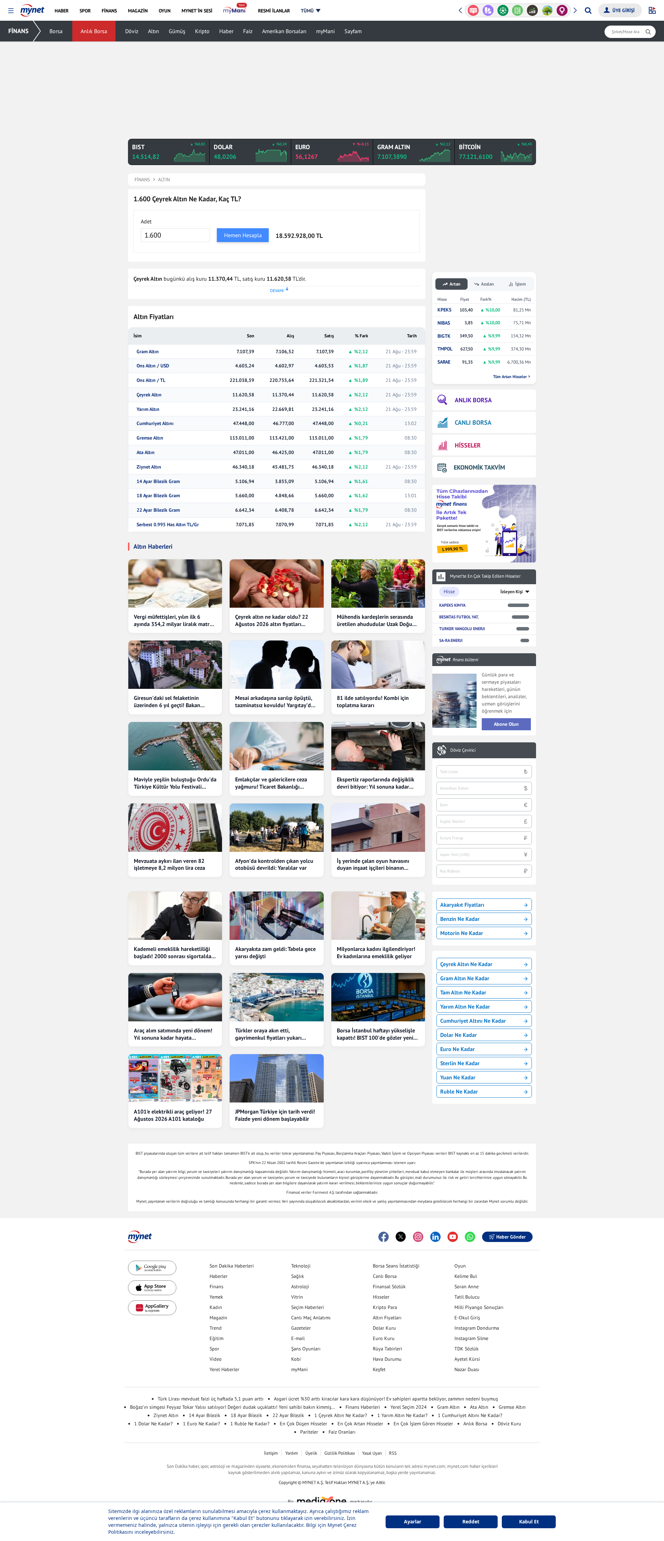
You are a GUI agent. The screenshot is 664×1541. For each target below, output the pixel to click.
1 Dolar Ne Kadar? (153, 1423)
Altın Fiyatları (387, 1317)
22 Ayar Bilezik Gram (158, 510)
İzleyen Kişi (511, 592)
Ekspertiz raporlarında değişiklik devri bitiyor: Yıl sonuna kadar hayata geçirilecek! (375, 783)
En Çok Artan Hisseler (360, 1423)
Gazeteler (301, 1328)
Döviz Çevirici (463, 750)
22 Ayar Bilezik (288, 1415)
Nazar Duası (466, 1369)
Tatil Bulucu (467, 1297)
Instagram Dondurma (476, 1328)
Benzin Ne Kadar (460, 918)
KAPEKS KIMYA (452, 605)
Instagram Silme (471, 1338)
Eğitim (216, 1338)
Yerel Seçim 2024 (408, 1407)
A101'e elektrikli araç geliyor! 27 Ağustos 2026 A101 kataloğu (173, 1115)
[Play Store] (152, 1268)
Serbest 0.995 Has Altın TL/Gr (168, 525)
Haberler (219, 1276)
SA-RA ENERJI (450, 640)
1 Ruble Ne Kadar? (249, 1423)
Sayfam (353, 31)
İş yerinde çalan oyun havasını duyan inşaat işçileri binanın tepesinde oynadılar (373, 864)
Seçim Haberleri (307, 1307)
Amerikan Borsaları (284, 31)
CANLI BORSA (473, 422)
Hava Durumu (387, 1359)
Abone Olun (506, 724)
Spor (214, 1349)
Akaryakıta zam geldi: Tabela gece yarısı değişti (275, 952)
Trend (216, 1328)
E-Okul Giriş (467, 1317)
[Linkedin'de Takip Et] (435, 1237)
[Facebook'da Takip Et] (383, 1237)
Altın (153, 31)
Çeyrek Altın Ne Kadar (466, 964)
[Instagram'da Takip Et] (418, 1237)
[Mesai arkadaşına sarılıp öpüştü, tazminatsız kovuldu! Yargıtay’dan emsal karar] (276, 665)
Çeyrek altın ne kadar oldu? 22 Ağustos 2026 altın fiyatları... (271, 620)
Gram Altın (148, 352)
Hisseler (381, 1297)
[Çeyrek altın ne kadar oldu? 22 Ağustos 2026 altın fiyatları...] (276, 583)
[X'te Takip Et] (401, 1237)
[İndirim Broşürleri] (488, 10)
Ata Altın (146, 452)
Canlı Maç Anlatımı (311, 1317)
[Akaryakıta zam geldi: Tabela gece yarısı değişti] (276, 916)
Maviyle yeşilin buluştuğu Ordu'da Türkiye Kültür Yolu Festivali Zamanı (175, 783)
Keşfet (379, 1369)
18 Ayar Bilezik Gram (158, 496)
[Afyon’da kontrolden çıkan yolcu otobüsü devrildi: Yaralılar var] (276, 827)
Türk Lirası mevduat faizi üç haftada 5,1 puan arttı (211, 1399)
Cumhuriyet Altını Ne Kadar (473, 1020)
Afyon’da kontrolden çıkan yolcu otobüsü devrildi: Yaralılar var (274, 864)
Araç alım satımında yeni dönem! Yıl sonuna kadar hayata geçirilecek (173, 1034)
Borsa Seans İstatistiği (396, 1266)
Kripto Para (385, 1307)
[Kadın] (562, 10)
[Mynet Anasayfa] (32, 8)
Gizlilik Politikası (339, 1453)
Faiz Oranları (342, 1432)
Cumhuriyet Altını (155, 423)
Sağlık (297, 1276)
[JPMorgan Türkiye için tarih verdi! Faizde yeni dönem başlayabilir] (276, 1078)
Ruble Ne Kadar (459, 1091)
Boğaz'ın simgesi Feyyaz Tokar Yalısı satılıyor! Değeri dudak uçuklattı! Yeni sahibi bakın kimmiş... (232, 1407)
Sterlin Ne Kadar (460, 1063)
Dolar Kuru (384, 1328)
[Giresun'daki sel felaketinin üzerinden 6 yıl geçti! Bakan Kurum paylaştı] (175, 665)
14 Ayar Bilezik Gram (158, 481)
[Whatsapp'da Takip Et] (470, 1237)
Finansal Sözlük (389, 1286)
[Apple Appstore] (152, 1287)
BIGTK (444, 336)
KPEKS (444, 310)
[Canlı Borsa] (532, 10)
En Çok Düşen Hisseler (303, 1423)
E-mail (298, 1338)
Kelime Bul (465, 1276)
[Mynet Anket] (473, 10)
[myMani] (235, 11)
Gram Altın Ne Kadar (464, 978)
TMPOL (444, 349)
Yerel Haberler (224, 1369)
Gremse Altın (150, 438)
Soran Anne (466, 1286)
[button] (10, 10)
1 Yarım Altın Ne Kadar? (402, 1415)
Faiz (247, 31)
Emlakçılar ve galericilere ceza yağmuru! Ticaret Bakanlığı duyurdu (271, 783)
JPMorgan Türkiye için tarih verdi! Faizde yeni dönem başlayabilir (275, 1115)
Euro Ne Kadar (457, 1049)
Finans (216, 1286)
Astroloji (300, 1286)
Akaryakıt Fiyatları (462, 904)
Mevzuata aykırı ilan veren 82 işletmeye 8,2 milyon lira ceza (169, 864)
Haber (226, 31)
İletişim (271, 1453)
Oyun (460, 1266)
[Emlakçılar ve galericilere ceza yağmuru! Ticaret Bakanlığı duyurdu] (276, 746)
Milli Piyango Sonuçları (479, 1307)
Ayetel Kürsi (467, 1359)
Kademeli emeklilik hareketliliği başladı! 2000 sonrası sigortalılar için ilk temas (173, 952)
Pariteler (309, 1432)
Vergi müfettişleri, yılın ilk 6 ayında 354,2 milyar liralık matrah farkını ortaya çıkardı (174, 620)
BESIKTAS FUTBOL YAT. (459, 616)
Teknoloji (301, 1266)
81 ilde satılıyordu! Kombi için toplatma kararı (373, 701)
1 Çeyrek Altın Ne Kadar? (340, 1415)
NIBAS (443, 323)
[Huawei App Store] (152, 1307)
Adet (146, 221)
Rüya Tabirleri (387, 1349)
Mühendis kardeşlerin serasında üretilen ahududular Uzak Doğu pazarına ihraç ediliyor (375, 620)
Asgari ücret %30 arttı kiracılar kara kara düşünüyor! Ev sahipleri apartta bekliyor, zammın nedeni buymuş (386, 1399)
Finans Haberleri (362, 1407)
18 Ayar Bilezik (246, 1415)
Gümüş (177, 31)
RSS (393, 1453)
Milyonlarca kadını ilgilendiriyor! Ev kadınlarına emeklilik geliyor (376, 952)
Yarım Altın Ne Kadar (465, 1006)
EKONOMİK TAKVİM (479, 467)
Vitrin (297, 1297)
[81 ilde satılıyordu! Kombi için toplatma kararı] (378, 665)
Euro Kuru (384, 1338)
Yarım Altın (148, 409)
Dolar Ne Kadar (458, 1034)
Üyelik (311, 1453)
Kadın (216, 1307)
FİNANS (18, 31)
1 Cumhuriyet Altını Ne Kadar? (470, 1415)
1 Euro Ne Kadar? (201, 1423)
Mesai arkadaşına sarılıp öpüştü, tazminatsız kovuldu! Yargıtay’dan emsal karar (276, 701)
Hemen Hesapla (243, 235)
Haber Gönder (511, 1237)
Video (216, 1359)
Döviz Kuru (509, 1423)
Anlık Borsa (94, 31)
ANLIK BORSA (473, 400)
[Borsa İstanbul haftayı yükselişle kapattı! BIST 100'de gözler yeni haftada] (378, 997)
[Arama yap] (588, 10)
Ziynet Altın (149, 467)
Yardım (291, 1453)
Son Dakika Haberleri (232, 1266)
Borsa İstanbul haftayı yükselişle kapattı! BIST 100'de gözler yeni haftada (376, 1034)
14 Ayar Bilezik (204, 1415)
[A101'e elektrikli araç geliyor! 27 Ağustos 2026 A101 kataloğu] (175, 1078)
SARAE (443, 362)
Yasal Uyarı (372, 1453)
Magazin (218, 1317)
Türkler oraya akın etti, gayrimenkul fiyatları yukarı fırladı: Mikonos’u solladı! (268, 1034)
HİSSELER (468, 445)
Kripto (202, 31)
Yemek (216, 1297)
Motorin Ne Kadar (461, 933)
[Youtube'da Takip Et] (453, 1237)
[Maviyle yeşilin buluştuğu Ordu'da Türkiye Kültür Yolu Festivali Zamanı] (175, 746)
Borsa (56, 31)
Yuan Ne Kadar (458, 1077)
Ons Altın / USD (153, 366)
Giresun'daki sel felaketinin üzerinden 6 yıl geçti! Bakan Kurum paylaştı (167, 701)
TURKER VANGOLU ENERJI (462, 628)
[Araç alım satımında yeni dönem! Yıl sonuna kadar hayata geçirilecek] (175, 997)
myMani (325, 31)
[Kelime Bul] (517, 10)
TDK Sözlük (466, 1349)
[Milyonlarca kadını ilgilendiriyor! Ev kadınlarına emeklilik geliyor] (378, 916)
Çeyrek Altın (149, 395)
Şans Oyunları (306, 1349)
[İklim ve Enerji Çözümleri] (547, 10)
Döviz (131, 31)
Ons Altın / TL (151, 380)
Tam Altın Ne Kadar (463, 992)
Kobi (296, 1359)
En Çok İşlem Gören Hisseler (423, 1423)
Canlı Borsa (385, 1276)
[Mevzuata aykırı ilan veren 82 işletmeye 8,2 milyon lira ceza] (175, 827)
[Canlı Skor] (502, 10)
